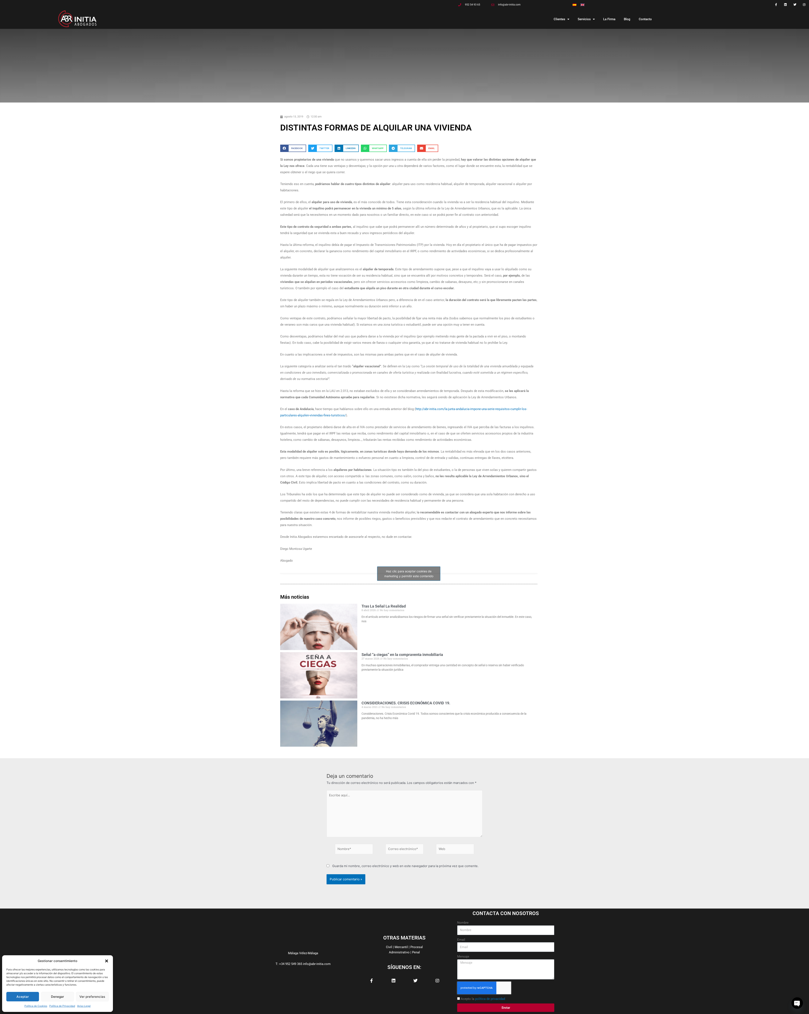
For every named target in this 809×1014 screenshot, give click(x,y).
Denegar (57, 997)
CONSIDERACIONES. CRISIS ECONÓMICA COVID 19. (406, 703)
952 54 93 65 (472, 4)
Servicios (584, 19)
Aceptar (22, 997)
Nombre (463, 923)
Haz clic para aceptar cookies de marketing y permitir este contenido (408, 573)
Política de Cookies (35, 1005)
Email (461, 940)
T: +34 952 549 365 (289, 964)
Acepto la (483, 999)
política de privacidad (490, 999)
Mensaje (463, 956)
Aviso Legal (84, 1005)
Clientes (559, 19)
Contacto (645, 19)
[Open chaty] (797, 1003)
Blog (627, 19)
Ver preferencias (92, 997)
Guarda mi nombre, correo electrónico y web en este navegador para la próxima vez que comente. (405, 866)
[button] (106, 961)
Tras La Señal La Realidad (384, 606)
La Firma (609, 19)
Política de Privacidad (62, 1005)
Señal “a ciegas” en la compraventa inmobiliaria (402, 654)
